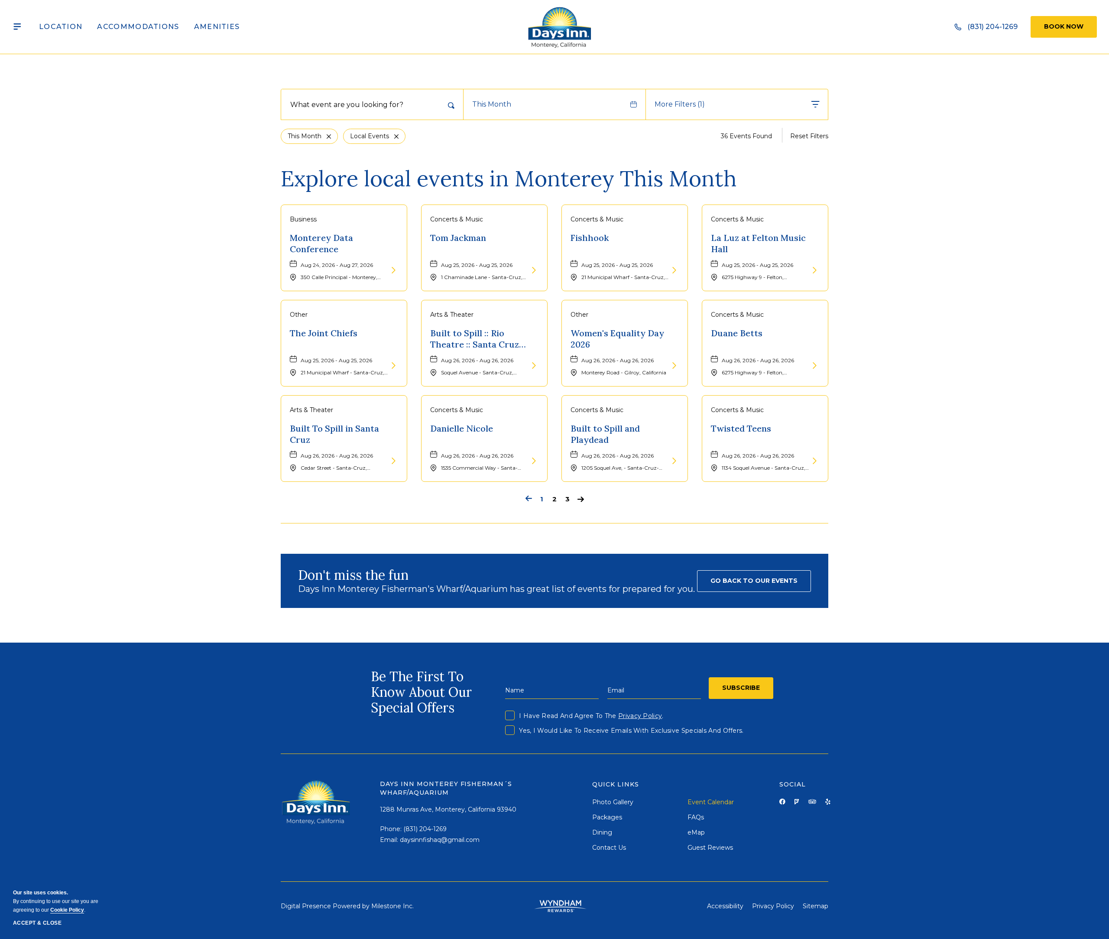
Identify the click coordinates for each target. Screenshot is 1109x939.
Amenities (217, 27)
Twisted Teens (741, 428)
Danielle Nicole (461, 428)
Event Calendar (710, 802)
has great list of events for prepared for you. (496, 589)
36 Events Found (746, 136)
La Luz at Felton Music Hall (758, 243)
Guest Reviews (710, 847)
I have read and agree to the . (591, 716)
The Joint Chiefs (323, 333)
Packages (607, 817)
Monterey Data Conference (321, 243)
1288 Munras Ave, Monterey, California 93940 (448, 809)
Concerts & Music (456, 219)
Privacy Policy (640, 716)
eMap (696, 832)
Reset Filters (809, 136)
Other (299, 314)
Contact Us (609, 847)
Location (60, 27)
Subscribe (741, 688)
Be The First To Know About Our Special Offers (421, 692)
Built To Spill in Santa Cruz (334, 434)
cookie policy (67, 910)
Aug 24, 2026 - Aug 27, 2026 (337, 265)
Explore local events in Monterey (509, 179)
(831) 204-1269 (425, 829)
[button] (754, 581)
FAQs (695, 817)
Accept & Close (37, 923)
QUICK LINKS (615, 784)
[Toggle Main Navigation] (17, 26)
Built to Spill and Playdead (605, 434)
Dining (602, 832)
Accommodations (138, 27)
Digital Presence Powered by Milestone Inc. (347, 906)
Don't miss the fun (353, 575)
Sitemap (815, 906)
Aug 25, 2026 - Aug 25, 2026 (476, 265)
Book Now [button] (1063, 26)
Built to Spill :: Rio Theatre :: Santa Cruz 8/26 (474, 339)
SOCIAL (792, 784)
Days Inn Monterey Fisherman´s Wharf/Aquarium (446, 788)
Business (303, 219)
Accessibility (725, 906)
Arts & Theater (451, 314)
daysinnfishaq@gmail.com (440, 840)
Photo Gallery (612, 802)
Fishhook (590, 237)
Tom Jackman (458, 237)
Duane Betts (736, 333)
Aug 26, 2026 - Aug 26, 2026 (477, 360)
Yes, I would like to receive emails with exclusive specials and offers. (631, 730)
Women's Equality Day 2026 (617, 339)
